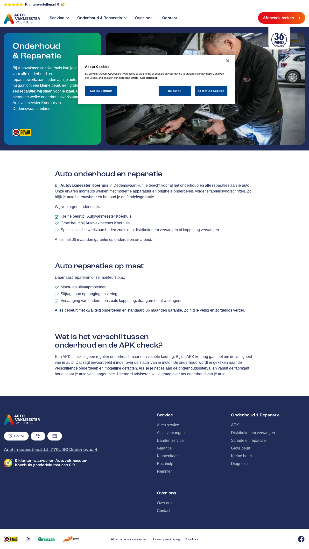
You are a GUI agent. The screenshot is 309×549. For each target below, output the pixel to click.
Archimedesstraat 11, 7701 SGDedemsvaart (51, 449)
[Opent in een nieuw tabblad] (22, 132)
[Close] (228, 60)
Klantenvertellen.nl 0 (42, 4)
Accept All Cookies (211, 90)
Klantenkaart (168, 456)
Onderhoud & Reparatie (99, 17)
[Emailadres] (54, 436)
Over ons (144, 17)
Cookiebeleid (148, 77)
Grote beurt (240, 448)
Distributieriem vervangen (253, 433)
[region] (156, 79)
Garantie (164, 448)
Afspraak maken (278, 17)
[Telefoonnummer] (38, 436)
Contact (169, 17)
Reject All (175, 90)
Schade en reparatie (248, 440)
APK (235, 425)
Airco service (168, 425)
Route (19, 436)
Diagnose (239, 464)
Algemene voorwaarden (129, 539)
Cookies (192, 539)
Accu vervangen (171, 433)
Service (57, 17)
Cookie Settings (101, 90)
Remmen (165, 471)
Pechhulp (165, 464)
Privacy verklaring (166, 539)
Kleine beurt (241, 456)
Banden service (170, 440)
